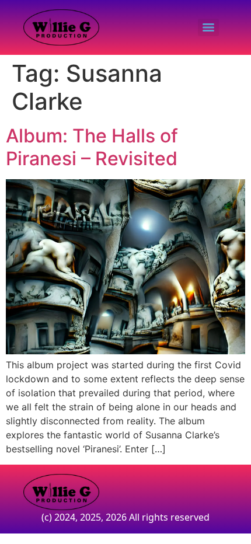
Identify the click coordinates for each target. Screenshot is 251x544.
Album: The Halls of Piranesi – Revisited (92, 146)
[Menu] (208, 27)
